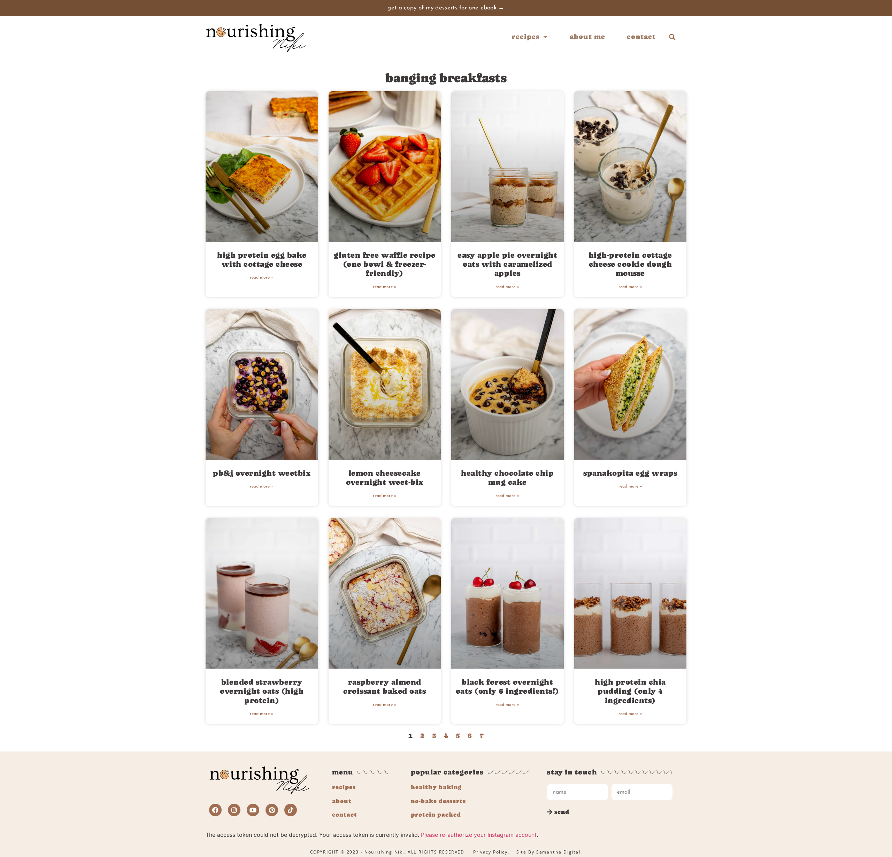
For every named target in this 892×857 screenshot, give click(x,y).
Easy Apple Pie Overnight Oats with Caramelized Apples (507, 264)
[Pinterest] (272, 810)
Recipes (526, 37)
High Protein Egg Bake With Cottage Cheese (262, 259)
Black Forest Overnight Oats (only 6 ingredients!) (507, 686)
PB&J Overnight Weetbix (261, 473)
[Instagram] (234, 810)
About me (587, 37)
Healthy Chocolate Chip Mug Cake (507, 477)
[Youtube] (253, 810)
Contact (641, 37)
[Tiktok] (290, 810)
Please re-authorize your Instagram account (479, 834)
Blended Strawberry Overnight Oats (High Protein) (261, 691)
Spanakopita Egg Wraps (630, 473)
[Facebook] (215, 810)
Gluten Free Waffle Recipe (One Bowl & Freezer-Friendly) (385, 264)
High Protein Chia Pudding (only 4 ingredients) (630, 691)
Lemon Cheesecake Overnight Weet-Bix (384, 477)
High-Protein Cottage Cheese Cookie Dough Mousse (630, 264)
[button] (672, 36)
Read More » (262, 277)
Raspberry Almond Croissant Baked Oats (384, 686)
